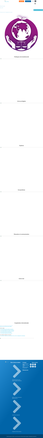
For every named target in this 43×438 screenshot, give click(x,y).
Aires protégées (21, 101)
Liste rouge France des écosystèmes (5, 332)
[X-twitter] (33, 366)
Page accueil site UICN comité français (6, 326)
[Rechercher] (35, 1)
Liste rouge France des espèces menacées (6, 329)
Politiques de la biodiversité (21, 57)
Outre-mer (21, 278)
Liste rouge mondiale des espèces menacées (7, 331)
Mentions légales (25, 436)
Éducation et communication (21, 234)
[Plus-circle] (35, 366)
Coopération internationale (21, 323)
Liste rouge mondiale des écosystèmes (6, 333)
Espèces (21, 145)
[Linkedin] (31, 364)
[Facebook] (31, 366)
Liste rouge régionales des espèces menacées (7, 330)
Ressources (25, 370)
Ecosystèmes (21, 190)
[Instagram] (35, 364)
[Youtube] (33, 364)
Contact (24, 362)
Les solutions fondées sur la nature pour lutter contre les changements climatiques (12, 335)
